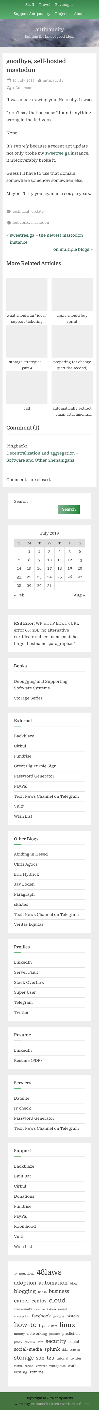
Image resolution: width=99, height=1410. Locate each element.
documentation (45, 1309)
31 (49, 585)
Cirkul (20, 746)
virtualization (24, 1366)
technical (20, 211)
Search (21, 501)
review (30, 1342)
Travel (45, 5)
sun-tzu (45, 1358)
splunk (52, 1349)
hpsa (44, 1325)
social (74, 1342)
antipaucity (49, 30)
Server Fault (26, 972)
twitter (76, 1358)
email (62, 1309)
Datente (21, 1098)
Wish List (23, 816)
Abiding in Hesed (31, 854)
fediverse (20, 222)
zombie (37, 1372)
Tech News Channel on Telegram (46, 796)
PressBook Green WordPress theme (60, 1404)
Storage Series (28, 698)
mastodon (40, 222)
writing (20, 1372)
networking (37, 1334)
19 (70, 568)
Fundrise (22, 756)
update (37, 211)
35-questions (24, 1273)
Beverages (64, 5)
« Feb (19, 595)
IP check (22, 1108)
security (56, 1341)
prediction (71, 1334)
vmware (41, 1366)
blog (73, 1283)
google (58, 1316)
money (19, 1334)
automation (53, 1283)
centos (38, 1300)
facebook (41, 1316)
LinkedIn (23, 962)
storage (24, 1358)
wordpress (57, 1366)
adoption (25, 1283)
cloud (57, 1300)
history (73, 1316)
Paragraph (24, 894)
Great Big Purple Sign (35, 766)
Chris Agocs (26, 864)
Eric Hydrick (26, 874)
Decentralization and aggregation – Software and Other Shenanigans (42, 457)
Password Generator (34, 776)
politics (54, 1334)
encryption (21, 1316)
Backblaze (24, 736)
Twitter (21, 1012)
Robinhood (25, 1226)
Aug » (79, 595)
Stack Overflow (29, 982)
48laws (49, 1272)
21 (19, 577)
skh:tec (21, 904)
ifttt (54, 1326)
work (72, 1366)
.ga (57, 153)
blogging (25, 1291)
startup (75, 1349)
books (42, 1292)
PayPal (20, 786)
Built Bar (22, 1176)
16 (39, 568)
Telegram (23, 1002)
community (23, 1309)
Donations (24, 1196)
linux (67, 1324)
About (79, 14)
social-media (28, 1349)
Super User (25, 992)
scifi (40, 1342)
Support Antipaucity (32, 14)
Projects (62, 14)
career (21, 1300)
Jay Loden (24, 884)
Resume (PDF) (28, 1060)
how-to (25, 1324)
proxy (18, 1342)
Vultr (19, 806)
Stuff (29, 5)
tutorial (62, 1358)
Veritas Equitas (28, 924)
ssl (65, 1349)
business (59, 1291)
